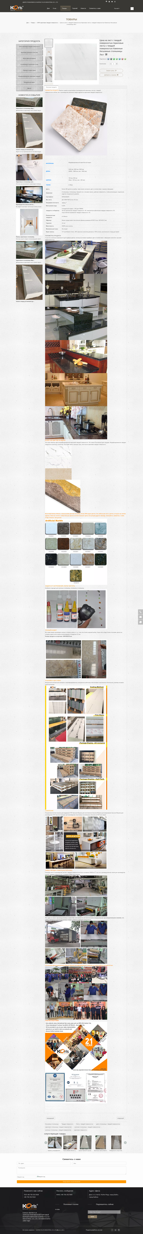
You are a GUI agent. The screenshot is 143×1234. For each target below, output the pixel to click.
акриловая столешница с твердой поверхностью (58, 1127)
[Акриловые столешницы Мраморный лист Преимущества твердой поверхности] (29, 217)
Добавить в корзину (110, 75)
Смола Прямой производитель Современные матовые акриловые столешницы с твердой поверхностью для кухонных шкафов (85, 1150)
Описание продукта (51, 87)
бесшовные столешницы (52, 1124)
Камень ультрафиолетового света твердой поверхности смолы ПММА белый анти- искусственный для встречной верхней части (55, 1150)
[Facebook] (106, 2)
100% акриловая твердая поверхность (29, 46)
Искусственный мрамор (29, 58)
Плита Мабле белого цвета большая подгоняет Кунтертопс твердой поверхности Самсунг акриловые (70, 1150)
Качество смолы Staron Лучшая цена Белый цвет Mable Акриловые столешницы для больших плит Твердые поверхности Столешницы (101, 1150)
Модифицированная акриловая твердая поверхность (29, 77)
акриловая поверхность (80, 1130)
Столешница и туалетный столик (29, 64)
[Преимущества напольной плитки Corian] (29, 161)
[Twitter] (116, 1230)
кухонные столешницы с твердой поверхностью (58, 1130)
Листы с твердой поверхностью (84, 1124)
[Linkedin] (109, 2)
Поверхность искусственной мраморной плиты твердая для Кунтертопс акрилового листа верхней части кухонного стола (116, 1150)
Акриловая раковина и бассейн (29, 52)
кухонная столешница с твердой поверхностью (87, 1127)
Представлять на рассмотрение (71, 1181)
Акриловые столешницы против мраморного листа (25, 140)
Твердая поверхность (67, 1124)
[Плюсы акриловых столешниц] (29, 193)
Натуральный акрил (29, 82)
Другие (29, 88)
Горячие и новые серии (29, 70)
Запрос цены (110, 70)
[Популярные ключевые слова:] (132, 8)
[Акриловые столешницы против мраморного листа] (29, 138)
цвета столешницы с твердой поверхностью (108, 1124)
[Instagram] (115, 2)
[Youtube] (112, 2)
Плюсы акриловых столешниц (25, 195)
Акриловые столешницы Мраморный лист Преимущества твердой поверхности (25, 219)
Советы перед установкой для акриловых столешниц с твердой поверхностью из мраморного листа (25, 108)
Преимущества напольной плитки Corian (25, 163)
